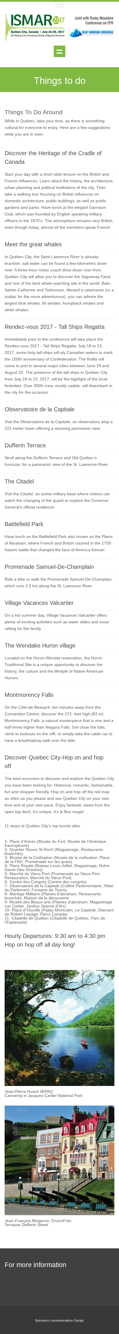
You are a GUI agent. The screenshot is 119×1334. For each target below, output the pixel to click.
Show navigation (59, 51)
